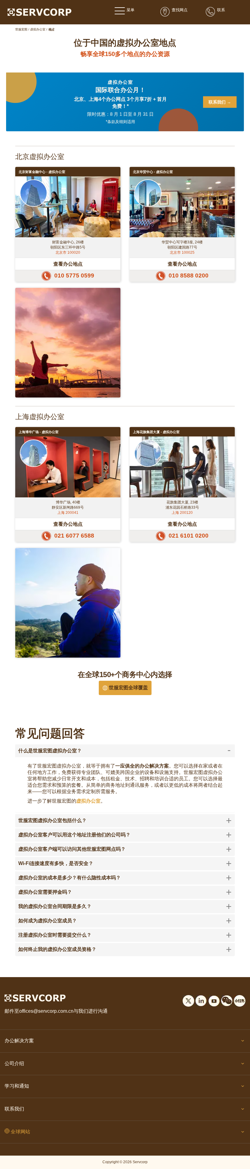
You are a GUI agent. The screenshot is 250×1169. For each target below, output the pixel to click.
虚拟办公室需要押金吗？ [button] (125, 892)
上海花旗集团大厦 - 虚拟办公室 (156, 432)
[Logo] (39, 11)
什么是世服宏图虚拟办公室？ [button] (124, 751)
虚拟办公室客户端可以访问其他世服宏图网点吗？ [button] (125, 849)
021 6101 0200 (189, 535)
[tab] (125, 750)
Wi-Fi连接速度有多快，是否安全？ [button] (125, 863)
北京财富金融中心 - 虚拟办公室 (42, 172)
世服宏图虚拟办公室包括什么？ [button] (125, 820)
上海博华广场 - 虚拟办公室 (39, 432)
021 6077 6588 (74, 535)
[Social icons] (188, 1000)
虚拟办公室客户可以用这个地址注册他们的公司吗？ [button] (125, 835)
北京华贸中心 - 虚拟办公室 (153, 172)
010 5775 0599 (74, 275)
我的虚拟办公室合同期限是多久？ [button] (125, 906)
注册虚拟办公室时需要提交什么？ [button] (125, 935)
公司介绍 (14, 1063)
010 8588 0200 (189, 275)
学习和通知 (17, 1086)
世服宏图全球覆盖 (128, 687)
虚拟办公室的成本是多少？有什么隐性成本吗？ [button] (125, 878)
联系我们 (14, 1108)
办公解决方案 (19, 1040)
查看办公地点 (68, 264)
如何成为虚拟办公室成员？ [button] (125, 920)
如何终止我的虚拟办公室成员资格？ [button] (125, 949)
